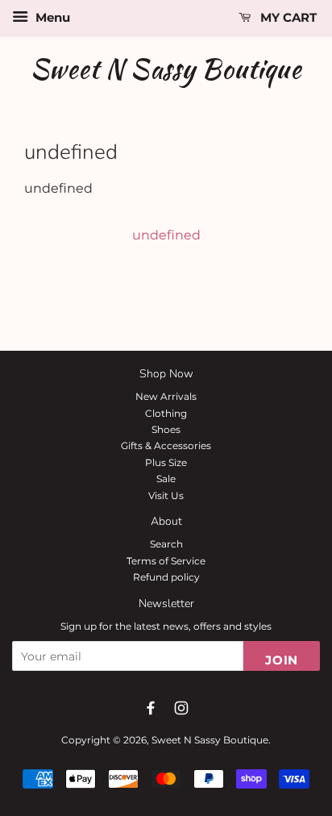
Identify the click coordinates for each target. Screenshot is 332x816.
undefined (166, 235)
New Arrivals (166, 396)
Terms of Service (166, 561)
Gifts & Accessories (166, 445)
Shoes (166, 429)
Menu (51, 17)
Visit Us (166, 495)
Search (166, 544)
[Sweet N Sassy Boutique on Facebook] (151, 708)
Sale (166, 479)
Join (281, 660)
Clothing (166, 413)
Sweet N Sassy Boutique (166, 69)
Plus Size (166, 462)
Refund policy (166, 577)
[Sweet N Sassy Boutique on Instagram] (181, 708)
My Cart (287, 17)
